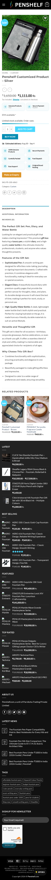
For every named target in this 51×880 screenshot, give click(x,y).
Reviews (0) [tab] (8, 220)
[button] (3, 4)
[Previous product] (10, 90)
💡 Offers (40, 872)
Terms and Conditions (16, 870)
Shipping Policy (25, 872)
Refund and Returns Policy (33, 868)
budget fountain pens (31, 784)
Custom (14, 73)
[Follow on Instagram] (9, 712)
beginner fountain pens (12, 784)
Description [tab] (8, 209)
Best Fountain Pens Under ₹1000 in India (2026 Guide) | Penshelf (28, 753)
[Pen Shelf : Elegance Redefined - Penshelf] (25, 4)
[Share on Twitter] (14, 192)
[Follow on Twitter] (14, 712)
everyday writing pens (24, 789)
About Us (13, 866)
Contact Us (24, 866)
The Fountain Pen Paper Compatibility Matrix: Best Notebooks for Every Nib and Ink (28, 732)
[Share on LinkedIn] (24, 192)
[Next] (48, 418)
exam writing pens (10, 793)
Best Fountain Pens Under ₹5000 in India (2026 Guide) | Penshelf (28, 762)
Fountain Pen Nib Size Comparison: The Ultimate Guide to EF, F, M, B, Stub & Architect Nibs (27, 743)
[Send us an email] (19, 712)
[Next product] (4, 90)
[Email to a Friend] (19, 192)
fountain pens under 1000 (13, 797)
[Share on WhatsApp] (4, 192)
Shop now (6, 802)
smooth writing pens (21, 802)
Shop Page (36, 866)
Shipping (16, 99)
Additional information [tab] (15, 214)
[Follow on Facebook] (4, 712)
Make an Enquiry (11, 175)
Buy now (10, 136)
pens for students (32, 797)
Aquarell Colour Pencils (33, 780)
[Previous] (2, 418)
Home (5, 73)
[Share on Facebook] (9, 192)
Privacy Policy (11, 868)
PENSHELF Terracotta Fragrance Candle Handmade (36, 429)
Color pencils (8, 789)
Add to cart (25, 129)
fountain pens (25, 793)
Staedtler (34, 802)
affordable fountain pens (12, 780)
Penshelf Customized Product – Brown (11, 428)
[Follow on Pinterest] (24, 712)
